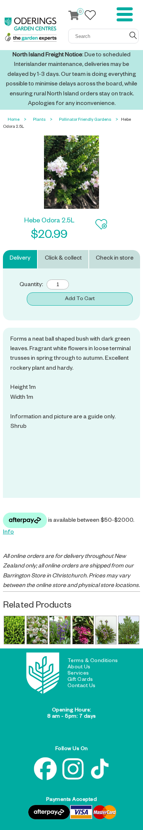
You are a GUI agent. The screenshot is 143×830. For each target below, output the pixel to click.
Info (8, 533)
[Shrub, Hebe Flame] (83, 630)
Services (78, 674)
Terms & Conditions (92, 661)
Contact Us (81, 686)
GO (133, 35)
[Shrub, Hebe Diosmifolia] (105, 630)
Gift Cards (80, 680)
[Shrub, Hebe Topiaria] (128, 630)
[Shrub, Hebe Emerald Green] (14, 630)
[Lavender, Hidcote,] (60, 630)
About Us (79, 668)
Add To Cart (80, 299)
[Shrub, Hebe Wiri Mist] (37, 630)
